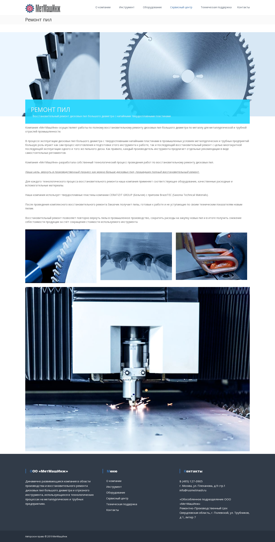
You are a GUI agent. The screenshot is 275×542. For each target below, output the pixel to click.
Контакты (243, 7)
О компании (103, 7)
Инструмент (127, 7)
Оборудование (152, 7)
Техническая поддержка (216, 7)
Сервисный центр (181, 7)
